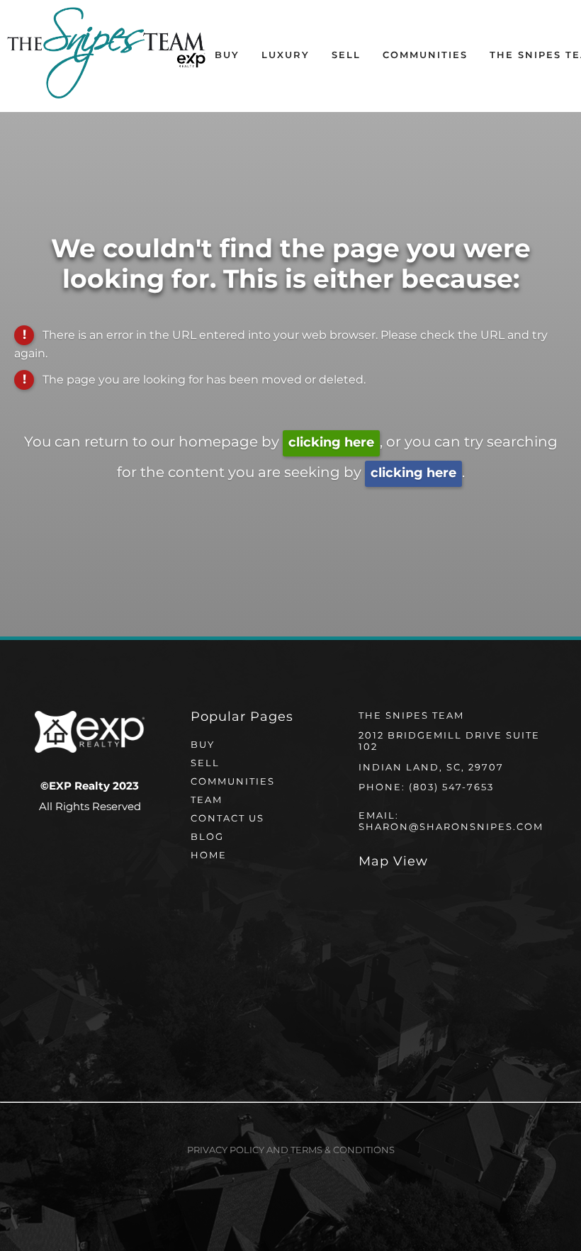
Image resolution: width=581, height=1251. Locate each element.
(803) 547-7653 (451, 787)
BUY (203, 745)
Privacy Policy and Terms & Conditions (291, 1150)
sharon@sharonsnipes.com (451, 827)
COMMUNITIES (233, 782)
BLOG (207, 837)
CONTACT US (227, 819)
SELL (205, 763)
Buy (227, 55)
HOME (209, 855)
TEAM (206, 800)
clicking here (331, 442)
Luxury (285, 55)
